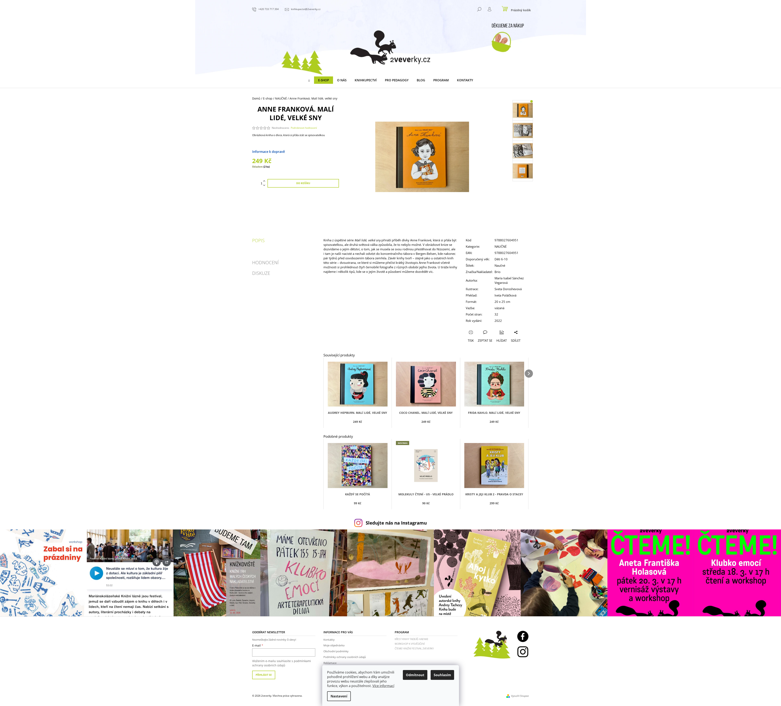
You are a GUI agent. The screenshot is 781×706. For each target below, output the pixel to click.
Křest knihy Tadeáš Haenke (411, 639)
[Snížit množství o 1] (264, 185)
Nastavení (339, 696)
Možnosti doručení (299, 151)
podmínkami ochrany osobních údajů (281, 663)
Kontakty (329, 639)
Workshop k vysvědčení (410, 643)
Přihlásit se (264, 675)
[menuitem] (309, 80)
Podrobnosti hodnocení (304, 128)
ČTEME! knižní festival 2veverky (414, 648)
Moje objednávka (333, 645)
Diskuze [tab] (261, 273)
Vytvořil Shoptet (520, 696)
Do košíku (303, 183)
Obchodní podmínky (336, 651)
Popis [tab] (258, 240)
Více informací (383, 686)
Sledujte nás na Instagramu (396, 523)
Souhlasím (442, 675)
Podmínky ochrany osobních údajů (344, 657)
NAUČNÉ (501, 246)
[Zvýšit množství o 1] (264, 181)
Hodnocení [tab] (265, 262)
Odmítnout (415, 675)
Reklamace (329, 663)
